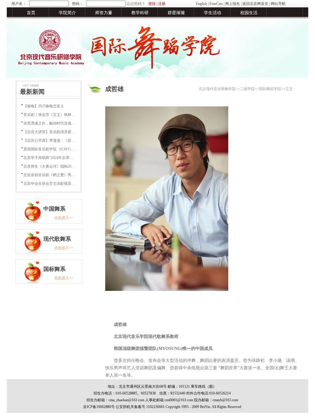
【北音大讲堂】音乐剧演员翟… (49, 132)
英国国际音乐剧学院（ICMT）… (50, 149)
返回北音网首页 (255, 4)
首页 (31, 12)
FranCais (216, 4)
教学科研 (140, 12)
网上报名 (232, 4)
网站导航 (278, 4)
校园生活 (248, 12)
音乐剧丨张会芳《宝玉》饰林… (49, 115)
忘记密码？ (136, 4)
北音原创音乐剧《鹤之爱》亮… (49, 175)
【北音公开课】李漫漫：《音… (49, 140)
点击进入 (61, 218)
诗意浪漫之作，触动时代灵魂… (49, 123)
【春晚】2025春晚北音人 (43, 106)
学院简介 (67, 12)
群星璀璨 (176, 12)
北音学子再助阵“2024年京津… (48, 158)
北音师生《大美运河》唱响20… (49, 166)
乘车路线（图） (204, 386)
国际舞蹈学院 (270, 89)
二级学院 (247, 89)
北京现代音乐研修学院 (217, 89)
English (201, 4)
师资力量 (103, 12)
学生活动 (212, 12)
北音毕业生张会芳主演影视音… (49, 183)
